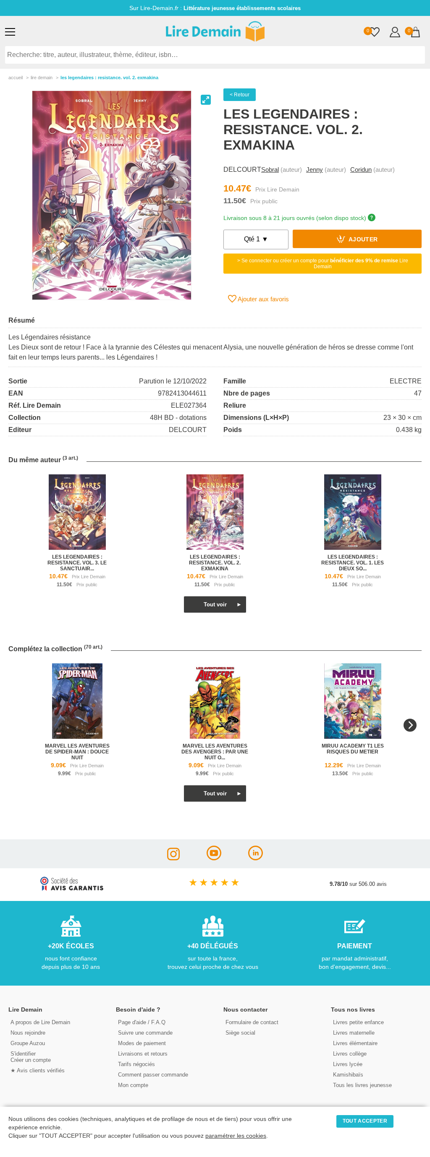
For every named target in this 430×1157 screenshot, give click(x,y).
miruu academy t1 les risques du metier (353, 749)
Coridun (361, 169)
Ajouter (362, 240)
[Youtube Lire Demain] (214, 858)
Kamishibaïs (348, 1075)
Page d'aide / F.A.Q (141, 1022)
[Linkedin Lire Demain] (255, 858)
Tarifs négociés (136, 1064)
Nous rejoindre (27, 1033)
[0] (374, 33)
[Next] (410, 725)
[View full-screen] (206, 100)
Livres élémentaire (355, 1043)
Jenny (314, 169)
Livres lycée (347, 1064)
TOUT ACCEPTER (365, 1121)
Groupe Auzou (27, 1043)
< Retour (239, 95)
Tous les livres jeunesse (362, 1085)
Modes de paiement (142, 1043)
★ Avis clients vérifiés (37, 1070)
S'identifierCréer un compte (30, 1057)
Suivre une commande (145, 1033)
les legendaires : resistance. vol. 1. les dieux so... (352, 563)
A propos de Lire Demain (40, 1022)
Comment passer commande (153, 1075)
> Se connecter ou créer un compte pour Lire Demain (322, 263)
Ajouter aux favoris (262, 299)
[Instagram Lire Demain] (173, 858)
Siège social (240, 1033)
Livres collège (350, 1054)
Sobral (270, 169)
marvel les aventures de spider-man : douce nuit (77, 752)
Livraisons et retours (143, 1054)
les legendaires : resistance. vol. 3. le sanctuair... (77, 563)
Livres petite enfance (358, 1022)
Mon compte (133, 1085)
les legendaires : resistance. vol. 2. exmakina (215, 563)
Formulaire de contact (251, 1022)
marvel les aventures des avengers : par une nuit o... (214, 752)
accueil (15, 77)
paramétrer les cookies (235, 1136)
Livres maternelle (354, 1033)
